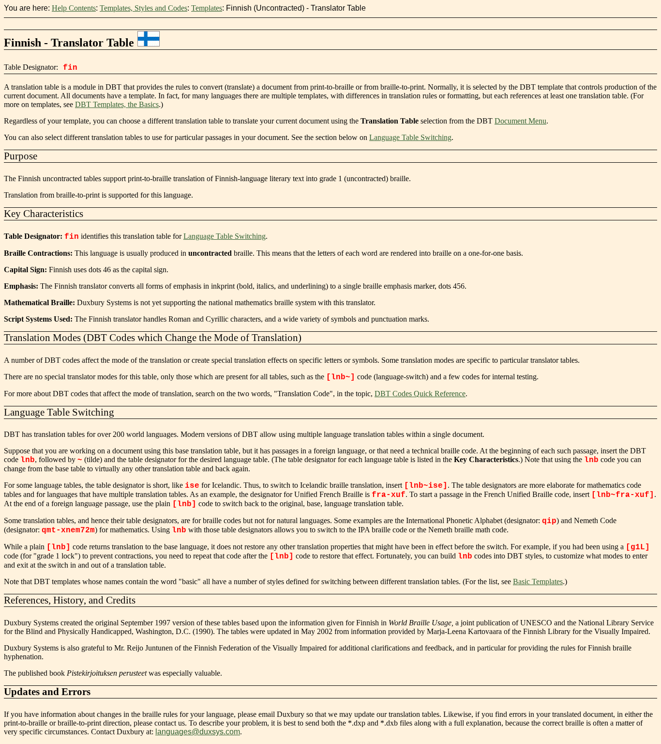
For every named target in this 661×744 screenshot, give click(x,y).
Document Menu (520, 121)
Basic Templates (538, 581)
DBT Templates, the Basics (117, 104)
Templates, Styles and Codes (143, 8)
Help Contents (74, 8)
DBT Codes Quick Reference (420, 393)
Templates (206, 8)
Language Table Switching (410, 137)
